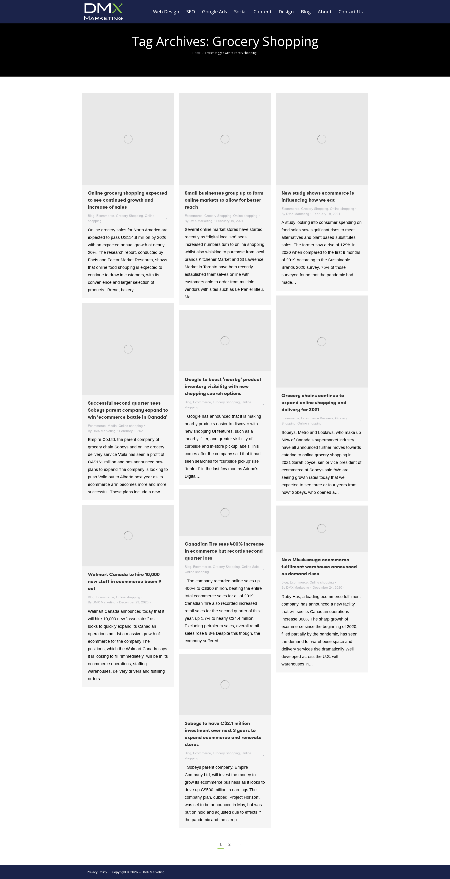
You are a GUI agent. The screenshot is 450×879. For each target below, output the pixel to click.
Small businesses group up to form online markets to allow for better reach (224, 200)
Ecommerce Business (317, 418)
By (198, 221)
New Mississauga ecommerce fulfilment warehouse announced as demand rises (319, 567)
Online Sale (250, 567)
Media (112, 426)
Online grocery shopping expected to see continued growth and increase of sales (127, 200)
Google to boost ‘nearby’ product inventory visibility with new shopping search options (223, 386)
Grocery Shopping (129, 216)
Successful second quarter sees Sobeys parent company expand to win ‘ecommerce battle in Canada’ (128, 410)
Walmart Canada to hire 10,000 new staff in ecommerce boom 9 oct (124, 581)
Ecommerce (105, 216)
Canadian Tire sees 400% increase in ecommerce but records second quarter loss (224, 551)
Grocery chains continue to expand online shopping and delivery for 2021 (313, 402)
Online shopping (245, 216)
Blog (91, 216)
